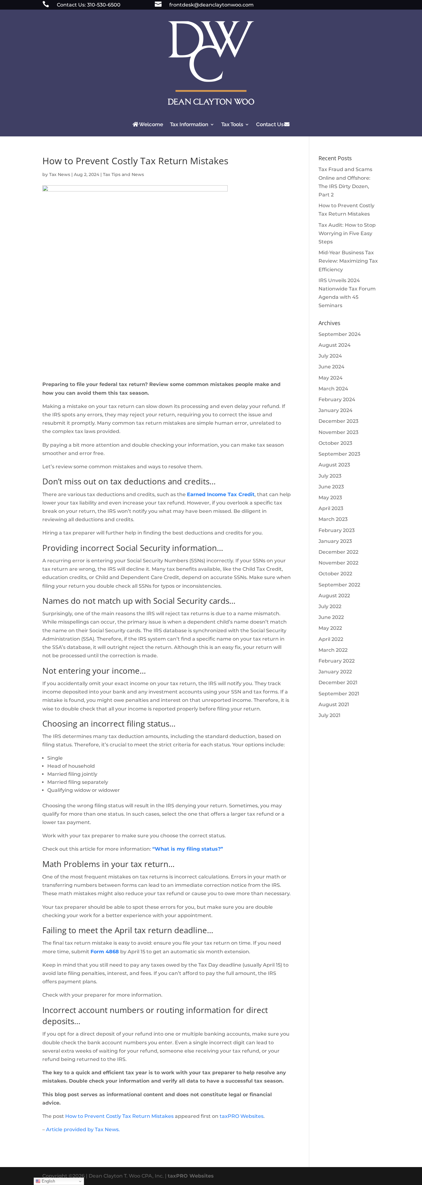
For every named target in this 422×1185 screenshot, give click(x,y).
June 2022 (331, 617)
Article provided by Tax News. (83, 1129)
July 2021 (329, 715)
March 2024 (333, 389)
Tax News (59, 174)
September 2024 (340, 334)
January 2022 (335, 672)
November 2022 (338, 563)
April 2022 (331, 639)
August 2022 (334, 596)
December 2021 (338, 682)
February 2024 (337, 399)
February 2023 (337, 530)
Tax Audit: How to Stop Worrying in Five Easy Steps (347, 233)
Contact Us (270, 124)
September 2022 (339, 585)
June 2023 (331, 487)
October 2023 (335, 443)
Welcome (151, 124)
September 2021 (339, 694)
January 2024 (335, 410)
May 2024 (331, 378)
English (47, 1181)
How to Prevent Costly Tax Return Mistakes (119, 1116)
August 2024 (335, 345)
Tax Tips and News (123, 174)
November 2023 (338, 432)
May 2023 (330, 497)
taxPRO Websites (242, 1116)
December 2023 (338, 421)
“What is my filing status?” (187, 849)
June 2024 (331, 367)
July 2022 (330, 606)
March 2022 (333, 650)
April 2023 (331, 508)
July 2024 (330, 356)
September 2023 (339, 454)
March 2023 (333, 519)
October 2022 (335, 574)
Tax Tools (232, 124)
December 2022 (338, 552)
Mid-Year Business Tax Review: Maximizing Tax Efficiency (348, 261)
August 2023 (334, 465)
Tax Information (189, 124)
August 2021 (334, 704)
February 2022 (337, 661)
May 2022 (330, 628)
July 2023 (330, 476)
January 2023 (335, 541)
